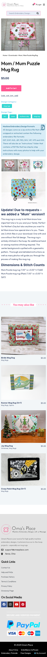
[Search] (38, 13)
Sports (11, 405)
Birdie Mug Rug (8, 358)
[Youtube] (16, 604)
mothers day (24, 116)
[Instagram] (10, 604)
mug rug (37, 116)
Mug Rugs (7, 106)
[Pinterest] (23, 604)
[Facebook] (4, 604)
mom (13, 116)
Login (39, 5)
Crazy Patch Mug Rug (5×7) (13, 489)
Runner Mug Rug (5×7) (11, 403)
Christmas (4, 448)
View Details (23, 337)
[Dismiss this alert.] (43, 127)
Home (5, 55)
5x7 (5, 116)
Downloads (13, 55)
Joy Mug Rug (7, 446)
